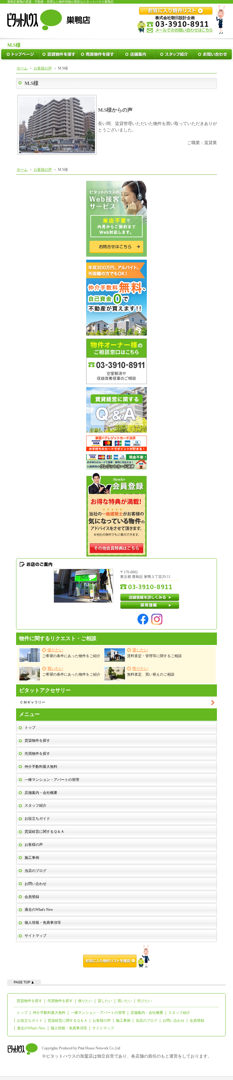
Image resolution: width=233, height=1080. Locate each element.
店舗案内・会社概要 (41, 793)
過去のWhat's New (39, 909)
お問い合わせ (35, 884)
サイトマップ (35, 935)
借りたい (85, 1001)
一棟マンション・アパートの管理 (52, 780)
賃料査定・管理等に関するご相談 (154, 653)
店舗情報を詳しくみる (150, 597)
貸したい (105, 1001)
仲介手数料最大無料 (41, 766)
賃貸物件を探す (37, 740)
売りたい (144, 1001)
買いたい (124, 1001)
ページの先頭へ (24, 982)
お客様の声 (34, 844)
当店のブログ (35, 871)
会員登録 (32, 897)
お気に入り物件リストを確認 (116, 956)
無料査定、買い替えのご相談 (150, 672)
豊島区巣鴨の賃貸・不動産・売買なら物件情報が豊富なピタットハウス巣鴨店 (60, 1)
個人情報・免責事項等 (43, 922)
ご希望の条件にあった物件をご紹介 (71, 653)
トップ (30, 727)
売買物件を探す (37, 753)
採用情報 (150, 605)
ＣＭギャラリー (32, 702)
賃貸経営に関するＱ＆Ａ (44, 831)
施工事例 (32, 858)
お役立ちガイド (37, 818)
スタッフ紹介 (35, 805)
